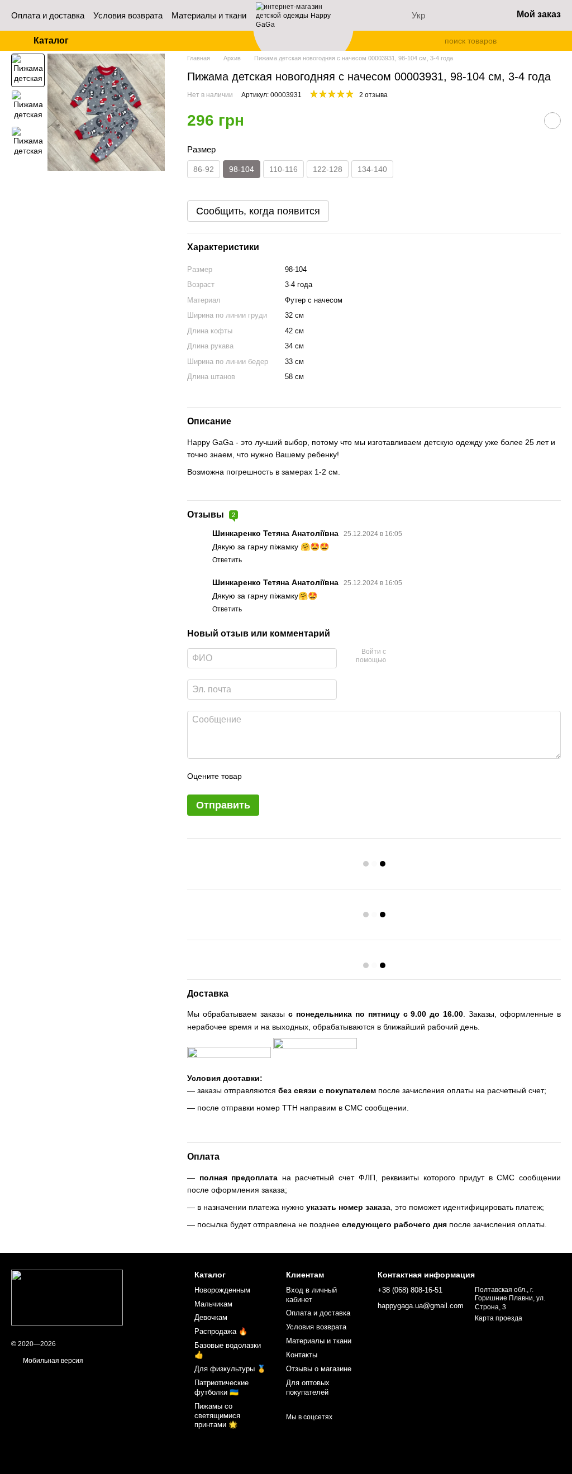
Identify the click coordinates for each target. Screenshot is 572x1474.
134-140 (372, 169)
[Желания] (474, 16)
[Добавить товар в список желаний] (552, 120)
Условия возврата (128, 15)
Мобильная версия (52, 1361)
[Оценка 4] (314, 776)
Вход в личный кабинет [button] (311, 1295)
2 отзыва (373, 95)
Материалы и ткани (208, 15)
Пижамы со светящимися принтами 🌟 (217, 1415)
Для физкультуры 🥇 (230, 1369)
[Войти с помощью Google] (416, 656)
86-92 (203, 169)
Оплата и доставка (47, 15)
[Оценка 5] (332, 776)
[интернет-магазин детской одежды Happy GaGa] (67, 1297)
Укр (418, 15)
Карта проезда (498, 1318)
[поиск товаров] (436, 41)
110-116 (283, 169)
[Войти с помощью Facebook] (398, 656)
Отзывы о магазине (318, 1369)
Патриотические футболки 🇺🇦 (221, 1387)
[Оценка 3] (296, 776)
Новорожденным (222, 1290)
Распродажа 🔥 (220, 1331)
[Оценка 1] (260, 776)
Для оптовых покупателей (308, 1387)
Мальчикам (213, 1304)
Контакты (301, 1355)
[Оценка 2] (278, 776)
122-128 (327, 169)
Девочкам (210, 1317)
